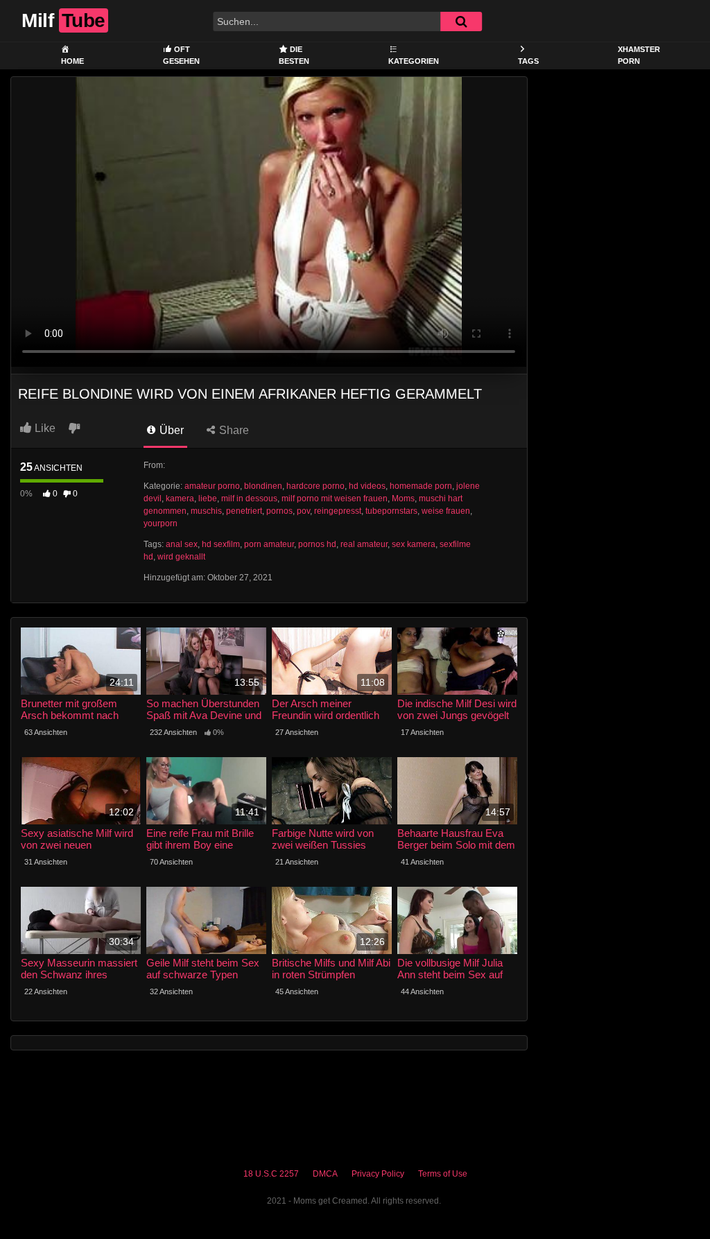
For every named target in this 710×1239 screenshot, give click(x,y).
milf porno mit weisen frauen (335, 498)
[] (461, 21)
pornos (279, 511)
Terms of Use (442, 1174)
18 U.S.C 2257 (271, 1174)
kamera (180, 498)
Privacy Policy (378, 1174)
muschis (206, 511)
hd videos (367, 486)
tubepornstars (391, 511)
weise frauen (446, 511)
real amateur (364, 544)
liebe (207, 498)
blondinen (263, 486)
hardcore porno (315, 486)
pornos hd (317, 544)
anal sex (182, 544)
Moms (403, 498)
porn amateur (269, 544)
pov (303, 511)
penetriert (244, 511)
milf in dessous (249, 498)
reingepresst (337, 511)
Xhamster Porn (639, 55)
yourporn (161, 523)
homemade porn (421, 486)
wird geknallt (181, 557)
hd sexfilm (221, 544)
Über (170, 430)
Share (232, 430)
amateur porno (212, 486)
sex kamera (413, 544)
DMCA (325, 1174)
